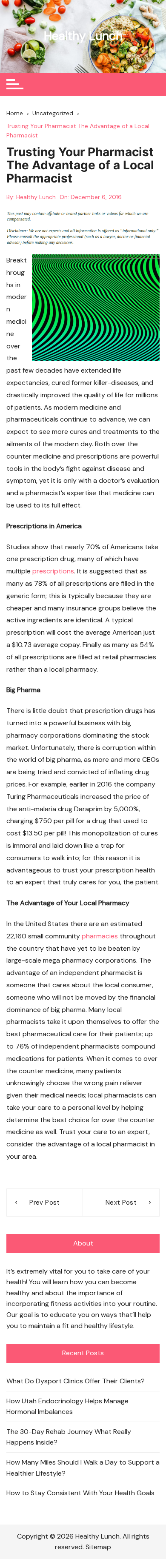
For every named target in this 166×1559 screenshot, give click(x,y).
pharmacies (100, 936)
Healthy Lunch (83, 36)
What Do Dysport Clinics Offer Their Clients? (75, 1381)
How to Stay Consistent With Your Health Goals (80, 1492)
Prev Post (44, 1202)
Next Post (121, 1202)
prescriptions (53, 571)
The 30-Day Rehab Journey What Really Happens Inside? (68, 1437)
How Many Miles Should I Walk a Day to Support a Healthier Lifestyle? (83, 1468)
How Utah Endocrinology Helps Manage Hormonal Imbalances (67, 1406)
